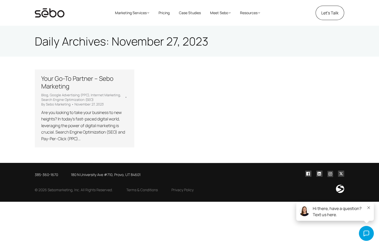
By (56, 104)
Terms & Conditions (142, 189)
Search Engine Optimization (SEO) (67, 99)
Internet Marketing (105, 95)
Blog (44, 95)
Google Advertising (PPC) (69, 95)
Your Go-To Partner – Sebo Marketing (77, 82)
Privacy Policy (182, 189)
